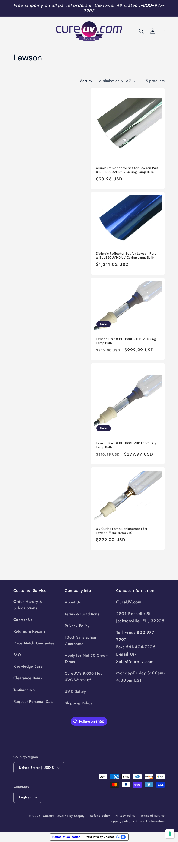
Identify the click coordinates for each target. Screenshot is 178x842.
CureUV (48, 816)
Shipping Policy (78, 703)
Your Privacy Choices (100, 837)
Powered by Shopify (70, 816)
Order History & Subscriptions (27, 604)
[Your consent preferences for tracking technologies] (169, 833)
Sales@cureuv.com (135, 661)
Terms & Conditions (82, 614)
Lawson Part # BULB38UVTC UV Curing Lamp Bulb (126, 341)
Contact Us (23, 619)
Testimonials (24, 690)
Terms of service (153, 815)
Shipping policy (120, 821)
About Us (73, 602)
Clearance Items (27, 678)
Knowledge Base (28, 666)
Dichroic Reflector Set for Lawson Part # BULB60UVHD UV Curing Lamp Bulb (126, 255)
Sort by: (87, 80)
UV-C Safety (75, 691)
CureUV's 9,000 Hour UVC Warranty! (84, 676)
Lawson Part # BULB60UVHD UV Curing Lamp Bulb (126, 445)
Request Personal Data (33, 701)
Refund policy (100, 815)
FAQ (17, 654)
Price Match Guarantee (34, 643)
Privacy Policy (77, 625)
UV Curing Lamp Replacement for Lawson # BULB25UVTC (122, 531)
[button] (11, 31)
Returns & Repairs (29, 631)
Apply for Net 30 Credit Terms (86, 658)
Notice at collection (66, 837)
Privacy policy (125, 815)
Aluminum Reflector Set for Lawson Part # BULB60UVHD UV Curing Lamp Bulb (127, 170)
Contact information (150, 821)
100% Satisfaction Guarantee (80, 640)
